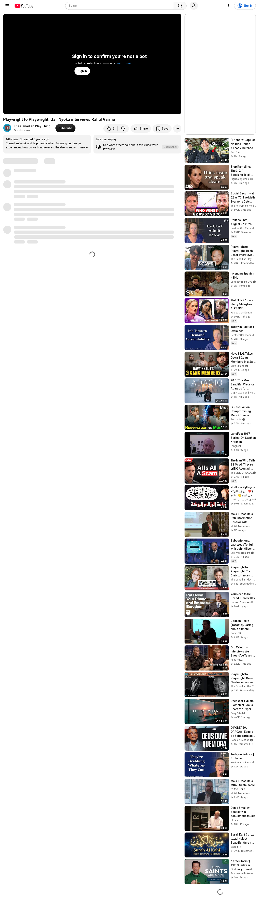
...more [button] (83, 147)
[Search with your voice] (194, 6)
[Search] (180, 6)
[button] (137, 144)
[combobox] (121, 5)
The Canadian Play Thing (32, 126)
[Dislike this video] (123, 128)
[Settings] (228, 5)
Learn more (123, 63)
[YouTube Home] (23, 5)
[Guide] (7, 5)
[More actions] (177, 128)
